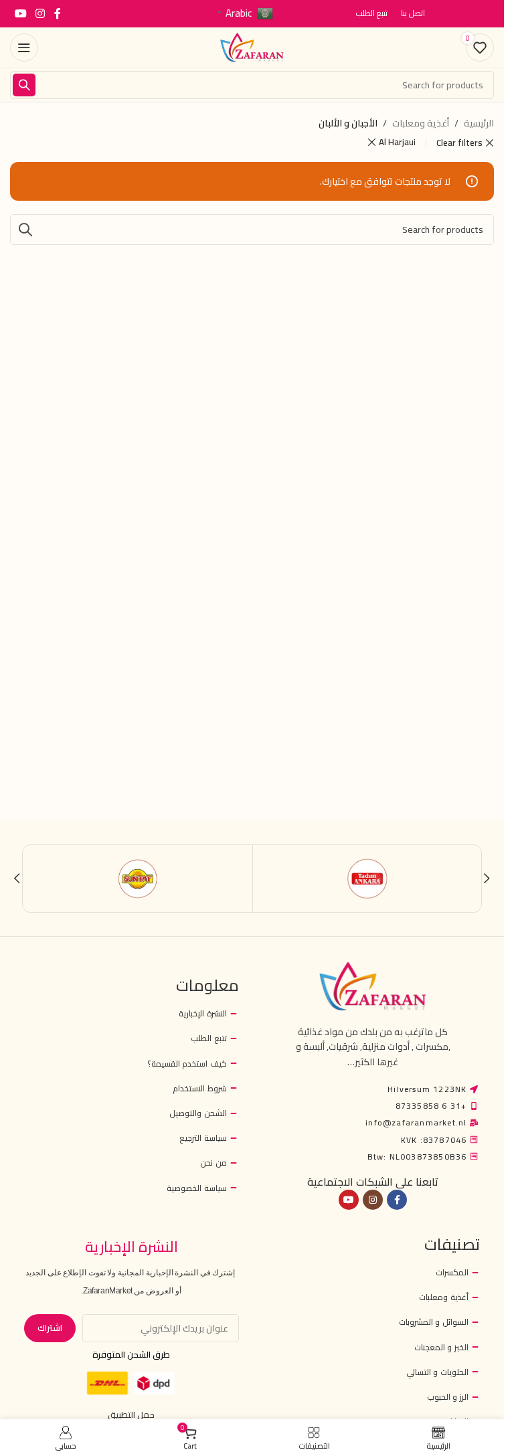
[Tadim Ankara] (367, 878)
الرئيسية (479, 123)
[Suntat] (137, 878)
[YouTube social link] (20, 13)
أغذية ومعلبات (420, 123)
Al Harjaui (397, 142)
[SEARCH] (24, 85)
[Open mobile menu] (24, 47)
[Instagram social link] (40, 13)
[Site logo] (252, 47)
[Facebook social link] (58, 13)
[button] (486, 878)
